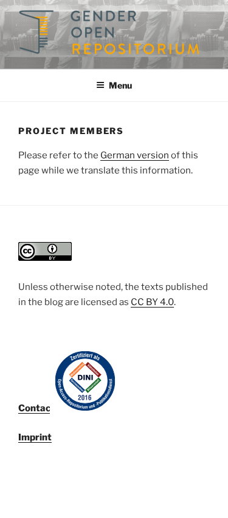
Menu (120, 85)
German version (134, 155)
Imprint (35, 437)
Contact (36, 408)
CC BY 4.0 (152, 302)
